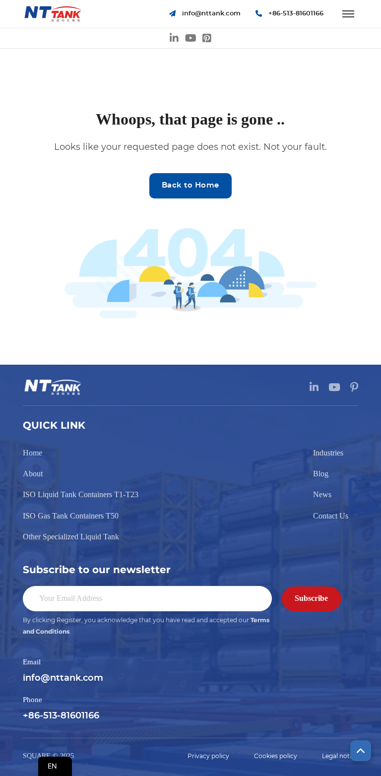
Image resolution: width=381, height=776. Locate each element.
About (33, 473)
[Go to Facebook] (206, 38)
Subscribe (311, 598)
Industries (328, 453)
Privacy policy (208, 756)
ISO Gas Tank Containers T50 (71, 516)
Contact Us (330, 516)
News (322, 494)
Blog (320, 473)
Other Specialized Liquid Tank (71, 536)
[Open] (348, 13)
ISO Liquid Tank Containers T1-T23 (80, 494)
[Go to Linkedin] (174, 38)
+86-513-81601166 (61, 715)
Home (32, 453)
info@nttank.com (63, 678)
